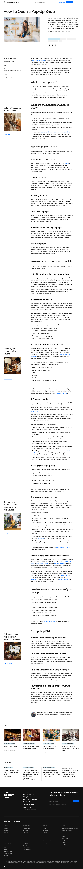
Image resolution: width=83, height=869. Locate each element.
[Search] (75, 2)
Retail (24, 838)
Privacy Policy (58, 804)
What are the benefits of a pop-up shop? (11, 64)
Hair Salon (25, 841)
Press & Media (65, 838)
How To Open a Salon (10, 746)
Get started (69, 2)
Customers (6, 838)
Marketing (63, 38)
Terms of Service (62, 866)
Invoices (5, 836)
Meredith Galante (67, 752)
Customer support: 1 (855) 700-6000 (70, 828)
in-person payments (61, 393)
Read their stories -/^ (9, 533)
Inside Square (27, 807)
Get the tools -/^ (8, 663)
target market (34, 411)
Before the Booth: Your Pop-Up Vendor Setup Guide (11, 772)
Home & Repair (26, 847)
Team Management (8, 851)
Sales (60, 40)
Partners (64, 844)
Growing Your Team (28, 804)
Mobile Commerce (71, 38)
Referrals (64, 842)
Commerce (6, 828)
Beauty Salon (26, 839)
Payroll (5, 849)
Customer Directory (8, 843)
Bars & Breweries (27, 836)
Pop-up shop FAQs (8, 77)
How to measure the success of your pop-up (12, 73)
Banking (5, 845)
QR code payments (60, 563)
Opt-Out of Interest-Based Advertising (72, 866)
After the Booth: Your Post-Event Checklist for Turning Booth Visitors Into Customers (31, 773)
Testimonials (45, 832)
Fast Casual (25, 834)
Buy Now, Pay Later (8, 853)
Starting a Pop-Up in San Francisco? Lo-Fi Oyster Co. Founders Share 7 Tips (51, 772)
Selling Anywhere (8, 767)
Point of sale (6, 830)
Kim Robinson (8, 776)
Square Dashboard (49, 621)
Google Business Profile (63, 547)
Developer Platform (47, 841)
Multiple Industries (53, 40)
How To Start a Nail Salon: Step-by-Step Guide (31, 747)
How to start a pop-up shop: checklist (12, 70)
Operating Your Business (48, 767)
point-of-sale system (42, 563)
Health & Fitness (26, 843)
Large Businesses (27, 849)
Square (6, 749)
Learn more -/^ (8, 134)
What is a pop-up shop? (9, 61)
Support (44, 838)
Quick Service (26, 830)
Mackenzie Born (53, 31)
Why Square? (45, 830)
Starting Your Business (54, 38)
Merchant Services (47, 843)
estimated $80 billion (38, 60)
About (63, 836)
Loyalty (5, 841)
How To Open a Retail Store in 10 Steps (49, 747)
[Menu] (78, 2)
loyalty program (63, 579)
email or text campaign (56, 525)
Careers (63, 840)
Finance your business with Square (10, 351)
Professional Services (27, 845)
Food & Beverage (26, 828)
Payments (6, 832)
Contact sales (62, 2)
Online (5, 834)
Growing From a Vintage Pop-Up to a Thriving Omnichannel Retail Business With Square (70, 772)
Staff (5, 847)
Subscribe (76, 801)
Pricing (44, 828)
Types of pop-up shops (9, 68)
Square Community (47, 839)
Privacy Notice (55, 866)
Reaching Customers (28, 767)
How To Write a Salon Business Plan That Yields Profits (70, 748)
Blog (43, 834)
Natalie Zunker (47, 776)
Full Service (25, 832)
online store (64, 575)
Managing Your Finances (30, 799)
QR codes (41, 538)
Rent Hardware (46, 845)
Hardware (6, 855)
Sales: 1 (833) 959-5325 (67, 830)
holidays (67, 163)
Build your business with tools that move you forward (12, 637)
